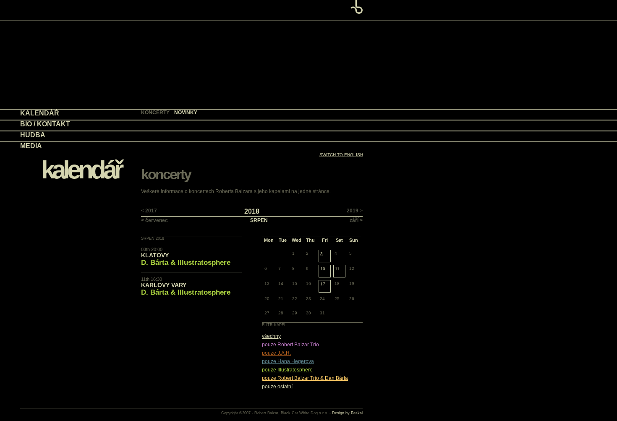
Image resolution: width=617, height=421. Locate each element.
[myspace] (319, 136)
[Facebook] (351, 136)
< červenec (154, 220)
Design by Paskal (347, 413)
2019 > (355, 211)
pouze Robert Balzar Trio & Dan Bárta (305, 378)
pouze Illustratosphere (287, 370)
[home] (308, 10)
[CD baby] (269, 136)
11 (337, 269)
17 (322, 284)
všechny (271, 336)
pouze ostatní (277, 387)
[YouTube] (291, 136)
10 (322, 269)
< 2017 (149, 211)
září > (356, 220)
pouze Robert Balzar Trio (290, 345)
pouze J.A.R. (276, 353)
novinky (185, 112)
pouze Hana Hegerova (288, 361)
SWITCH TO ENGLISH (341, 154)
